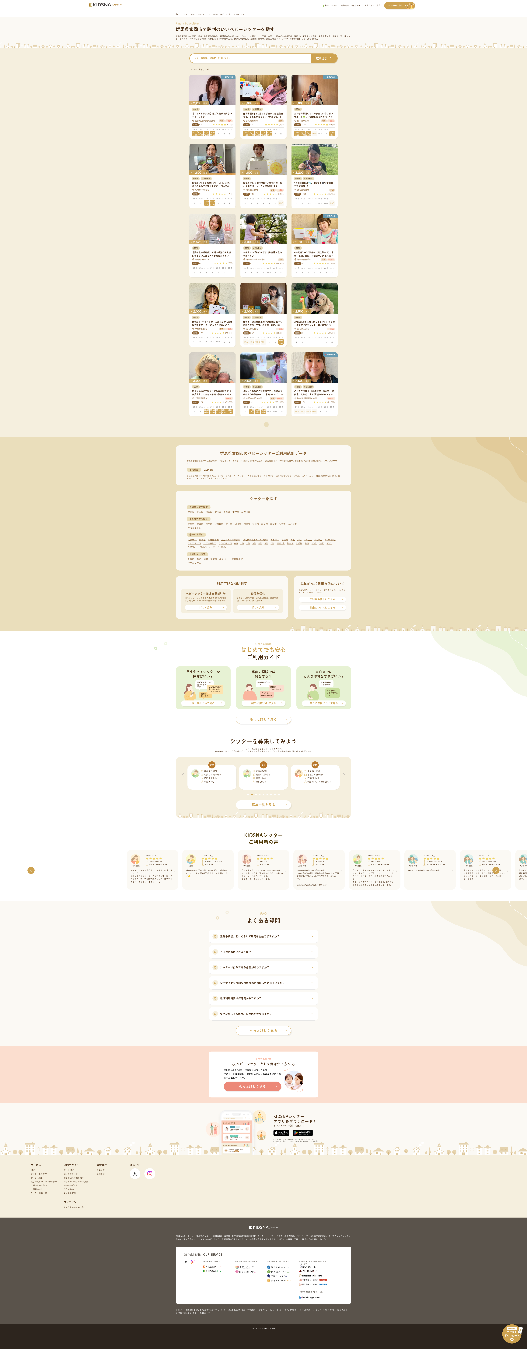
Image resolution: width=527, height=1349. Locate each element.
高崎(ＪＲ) (224, 559)
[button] (248, 794)
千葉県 (227, 512)
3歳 (254, 543)
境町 (206, 559)
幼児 (307, 543)
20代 (314, 543)
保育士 (202, 540)
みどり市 (292, 524)
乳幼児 (299, 543)
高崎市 (200, 524)
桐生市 (209, 524)
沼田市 (238, 524)
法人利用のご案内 (372, 5)
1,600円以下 (194, 543)
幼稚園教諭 (213, 540)
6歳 (272, 543)
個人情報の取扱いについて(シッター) (210, 1310)
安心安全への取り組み (351, 5)
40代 (329, 543)
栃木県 (200, 512)
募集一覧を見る (263, 804)
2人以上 (308, 540)
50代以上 (192, 547)
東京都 (235, 512)
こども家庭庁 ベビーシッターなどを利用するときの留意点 (322, 1310)
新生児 (290, 543)
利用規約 (189, 1310)
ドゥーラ (275, 540)
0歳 (236, 543)
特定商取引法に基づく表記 (186, 1313)
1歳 (242, 543)
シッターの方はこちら (398, 5)
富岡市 (273, 524)
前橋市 (191, 524)
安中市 (282, 524)
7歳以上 (281, 543)
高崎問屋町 (237, 559)
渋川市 (255, 524)
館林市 (247, 524)
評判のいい (205, 547)
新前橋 (213, 559)
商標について (205, 1313)
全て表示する (194, 528)
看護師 (285, 540)
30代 (321, 543)
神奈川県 (245, 512)
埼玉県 (218, 512)
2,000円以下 (209, 543)
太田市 (229, 524)
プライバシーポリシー (267, 1310)
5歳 (266, 543)
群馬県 (209, 512)
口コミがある (219, 547)
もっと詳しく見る (263, 1030)
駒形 (199, 559)
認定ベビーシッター (230, 540)
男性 (293, 540)
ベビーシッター (243, 36)
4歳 (260, 543)
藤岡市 (264, 524)
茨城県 (191, 512)
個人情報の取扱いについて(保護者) (241, 1310)
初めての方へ (330, 5)
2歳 (248, 543)
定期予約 (192, 540)
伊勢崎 (191, 559)
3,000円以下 (225, 543)
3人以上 (318, 540)
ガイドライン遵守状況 (287, 1310)
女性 (299, 540)
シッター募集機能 (282, 751)
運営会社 (179, 1310)
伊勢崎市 (219, 524)
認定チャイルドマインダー (255, 540)
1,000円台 (330, 540)
